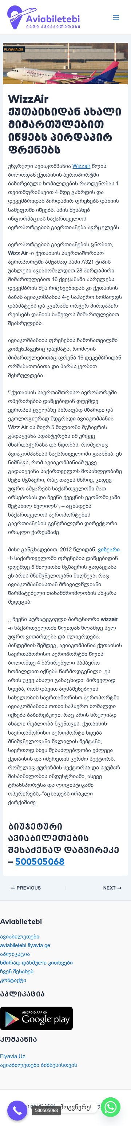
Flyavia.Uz (12, 1056)
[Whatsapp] (110, 1107)
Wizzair (81, 166)
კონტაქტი (13, 980)
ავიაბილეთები (19, 936)
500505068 (39, 861)
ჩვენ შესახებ (16, 971)
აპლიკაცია (15, 954)
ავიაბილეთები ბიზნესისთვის (38, 1065)
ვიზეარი (109, 549)
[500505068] (17, 1111)
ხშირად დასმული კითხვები (36, 962)
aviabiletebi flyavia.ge (25, 945)
